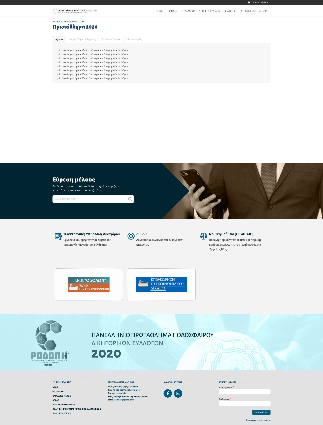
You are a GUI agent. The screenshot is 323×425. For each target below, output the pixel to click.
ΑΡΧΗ (55, 387)
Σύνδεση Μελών (259, 2)
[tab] (59, 39)
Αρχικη (160, 10)
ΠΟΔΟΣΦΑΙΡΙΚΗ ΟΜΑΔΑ (63, 405)
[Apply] (130, 199)
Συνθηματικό (224, 399)
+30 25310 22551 (119, 390)
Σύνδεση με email (225, 387)
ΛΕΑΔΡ (263, 10)
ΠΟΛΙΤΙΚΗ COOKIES (61, 413)
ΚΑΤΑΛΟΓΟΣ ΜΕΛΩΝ (61, 396)
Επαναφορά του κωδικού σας (258, 420)
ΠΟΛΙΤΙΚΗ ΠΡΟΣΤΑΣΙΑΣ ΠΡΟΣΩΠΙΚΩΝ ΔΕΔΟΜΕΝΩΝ (76, 409)
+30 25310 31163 (133, 390)
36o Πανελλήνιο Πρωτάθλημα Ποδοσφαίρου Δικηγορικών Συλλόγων (92, 50)
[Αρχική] (75, 10)
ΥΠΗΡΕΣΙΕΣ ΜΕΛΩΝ (209, 10)
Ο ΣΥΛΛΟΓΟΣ (58, 392)
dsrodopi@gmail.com (124, 400)
